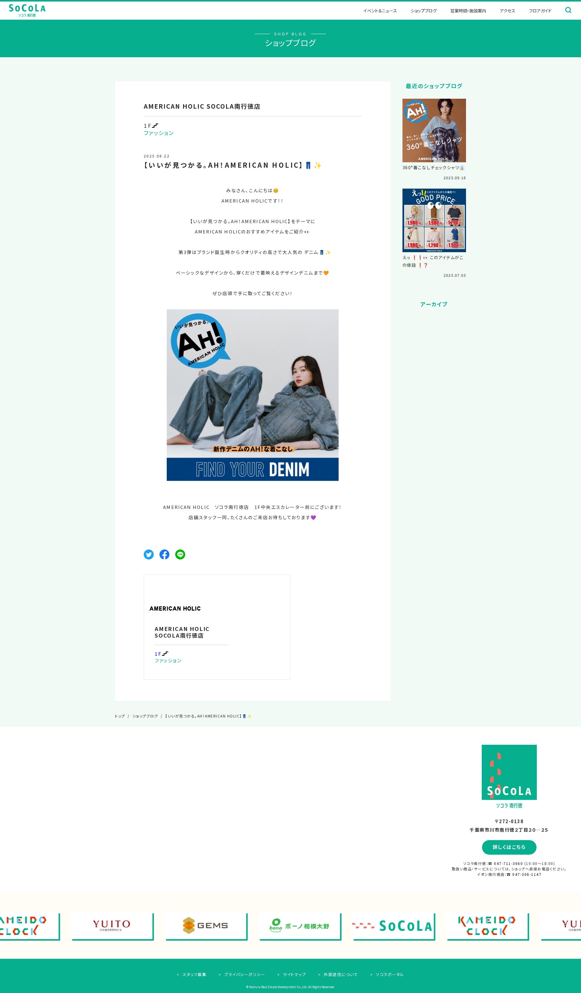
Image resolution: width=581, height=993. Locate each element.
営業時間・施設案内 (468, 11)
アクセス (507, 11)
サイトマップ (294, 974)
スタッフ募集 (193, 974)
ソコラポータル (389, 974)
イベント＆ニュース (380, 11)
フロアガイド (540, 11)
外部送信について (340, 974)
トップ (120, 715)
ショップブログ (424, 11)
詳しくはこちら (509, 846)
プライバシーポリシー (244, 974)
